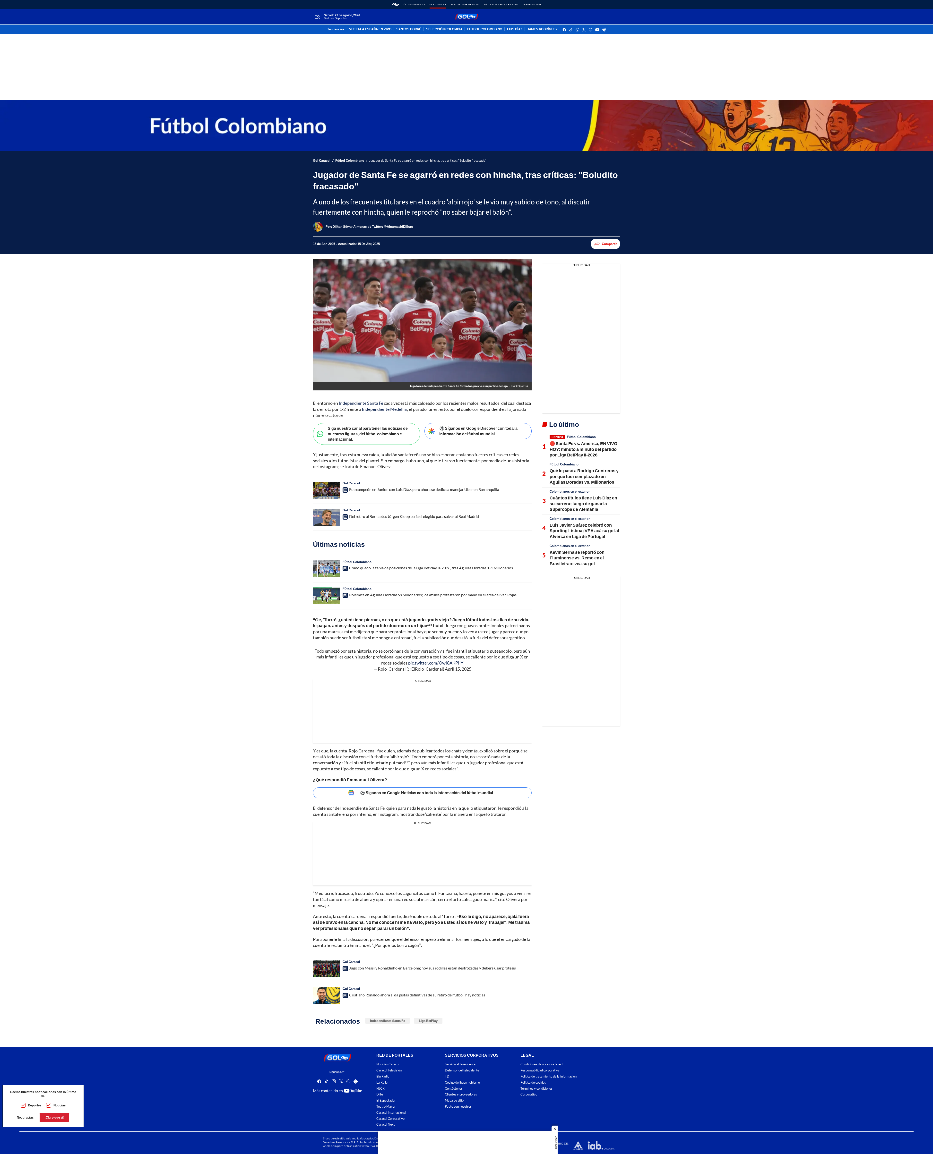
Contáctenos (454, 1088)
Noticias (59, 1105)
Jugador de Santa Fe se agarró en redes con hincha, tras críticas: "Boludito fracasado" (427, 160)
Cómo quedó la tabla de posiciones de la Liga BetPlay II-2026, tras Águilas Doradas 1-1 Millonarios (431, 567)
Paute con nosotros (458, 1106)
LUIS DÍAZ (514, 29)
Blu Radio (382, 1076)
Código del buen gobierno (462, 1082)
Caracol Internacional (391, 1112)
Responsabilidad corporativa (540, 1070)
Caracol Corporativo (390, 1118)
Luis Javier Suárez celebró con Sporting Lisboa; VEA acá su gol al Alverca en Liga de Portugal (584, 530)
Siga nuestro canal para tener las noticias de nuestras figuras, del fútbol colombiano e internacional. (368, 433)
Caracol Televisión (389, 1070)
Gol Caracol (438, 4)
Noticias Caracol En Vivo (501, 4)
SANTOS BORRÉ (408, 29)
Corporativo (528, 1094)
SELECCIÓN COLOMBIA (444, 29)
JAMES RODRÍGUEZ (542, 29)
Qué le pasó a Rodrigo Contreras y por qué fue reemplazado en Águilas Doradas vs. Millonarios (584, 476)
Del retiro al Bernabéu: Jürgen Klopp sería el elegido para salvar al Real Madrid (414, 516)
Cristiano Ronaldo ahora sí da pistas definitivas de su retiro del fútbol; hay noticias (417, 995)
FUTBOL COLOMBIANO (484, 29)
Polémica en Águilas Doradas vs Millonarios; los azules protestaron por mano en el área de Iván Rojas (433, 594)
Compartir (609, 244)
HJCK (380, 1088)
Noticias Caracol (387, 1064)
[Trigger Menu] (317, 17)
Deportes (34, 1105)
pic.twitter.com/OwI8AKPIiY (435, 662)
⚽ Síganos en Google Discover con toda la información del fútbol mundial (478, 431)
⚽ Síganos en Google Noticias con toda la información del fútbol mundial (426, 792)
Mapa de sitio (454, 1100)
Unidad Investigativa (465, 4)
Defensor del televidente (462, 1070)
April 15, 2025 (458, 669)
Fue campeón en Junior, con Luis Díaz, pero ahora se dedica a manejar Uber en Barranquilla (424, 489)
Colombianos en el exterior (570, 491)
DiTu (379, 1094)
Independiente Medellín (384, 409)
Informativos (532, 4)
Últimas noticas (414, 4)
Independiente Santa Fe (361, 403)
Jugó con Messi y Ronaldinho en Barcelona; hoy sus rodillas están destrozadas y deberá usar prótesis (432, 968)
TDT (448, 1076)
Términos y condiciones (536, 1088)
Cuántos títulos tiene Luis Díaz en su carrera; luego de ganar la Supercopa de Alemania (583, 503)
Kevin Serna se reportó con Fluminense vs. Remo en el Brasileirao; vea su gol (577, 557)
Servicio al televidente (460, 1064)
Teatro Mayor (386, 1106)
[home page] (395, 4)
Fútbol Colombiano (349, 160)
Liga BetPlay (428, 1021)
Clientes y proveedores (461, 1094)
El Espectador (386, 1100)
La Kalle (382, 1082)
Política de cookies (533, 1082)
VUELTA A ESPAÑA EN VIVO (370, 29)
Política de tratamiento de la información (548, 1076)
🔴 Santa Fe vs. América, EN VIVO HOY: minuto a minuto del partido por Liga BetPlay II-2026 (583, 449)
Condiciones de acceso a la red (541, 1064)
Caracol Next (385, 1124)
